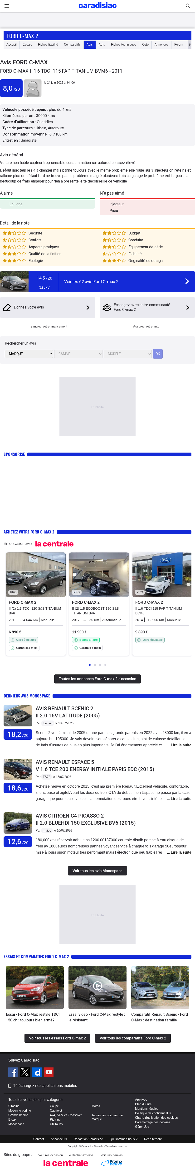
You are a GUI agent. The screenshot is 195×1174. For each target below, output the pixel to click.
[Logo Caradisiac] (98, 9)
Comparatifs (72, 44)
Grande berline (18, 1115)
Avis (90, 44)
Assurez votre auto (146, 326)
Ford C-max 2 (22, 35)
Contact (38, 1139)
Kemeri (48, 723)
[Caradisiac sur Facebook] (13, 1072)
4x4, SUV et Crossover (66, 1115)
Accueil (11, 44)
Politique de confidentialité (153, 1113)
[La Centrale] (66, 1167)
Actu (102, 44)
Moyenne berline (19, 1110)
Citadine (14, 1106)
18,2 (18, 734)
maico (47, 830)
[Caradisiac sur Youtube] (49, 1072)
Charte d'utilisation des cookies (156, 1117)
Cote (145, 44)
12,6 (18, 841)
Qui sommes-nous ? (123, 1139)
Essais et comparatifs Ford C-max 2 (36, 956)
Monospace (16, 1124)
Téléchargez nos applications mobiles (45, 1086)
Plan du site (143, 1104)
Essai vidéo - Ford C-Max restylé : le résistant (96, 1017)
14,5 (44, 278)
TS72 (46, 777)
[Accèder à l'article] (35, 987)
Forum (178, 44)
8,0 (11, 88)
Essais (27, 44)
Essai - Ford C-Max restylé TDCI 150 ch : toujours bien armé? (33, 1017)
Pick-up (55, 1119)
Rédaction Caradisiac (88, 1139)
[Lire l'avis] (18, 726)
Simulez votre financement (48, 326)
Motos (96, 1106)
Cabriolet (56, 1110)
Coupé (54, 1106)
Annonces (161, 44)
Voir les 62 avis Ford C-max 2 (91, 281)
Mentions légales (146, 1108)
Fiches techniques (123, 44)
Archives (141, 1099)
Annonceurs (59, 1139)
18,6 (18, 788)
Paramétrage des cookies (152, 1122)
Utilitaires (56, 1124)
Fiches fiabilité (48, 44)
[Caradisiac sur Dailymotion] (37, 1072)
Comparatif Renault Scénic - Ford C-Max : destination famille (159, 1017)
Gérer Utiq (142, 1126)
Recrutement (153, 1139)
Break (12, 1119)
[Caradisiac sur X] (25, 1072)
